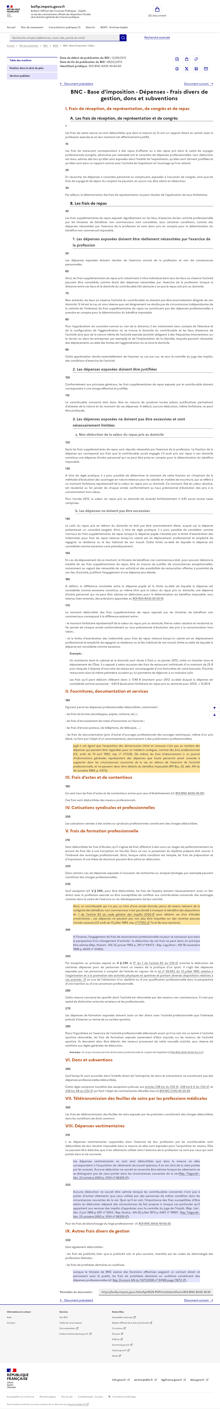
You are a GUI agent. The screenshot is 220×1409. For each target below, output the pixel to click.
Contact (11, 1322)
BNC (45, 45)
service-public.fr (144, 1380)
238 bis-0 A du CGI (193, 1087)
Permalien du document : (76, 1292)
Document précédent (78, 84)
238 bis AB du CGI (77, 1091)
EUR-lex (116, 1339)
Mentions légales (48, 1396)
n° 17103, (140, 923)
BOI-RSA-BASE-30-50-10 (148, 598)
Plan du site (67, 1396)
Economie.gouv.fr (120, 1344)
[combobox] (65, 37)
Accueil (11, 27)
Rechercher (123, 37)
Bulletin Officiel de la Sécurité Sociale (130, 1322)
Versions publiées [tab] (20, 76)
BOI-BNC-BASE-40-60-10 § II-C (187, 1052)
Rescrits (90, 27)
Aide (9, 1317)
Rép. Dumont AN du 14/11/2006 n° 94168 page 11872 (147, 1280)
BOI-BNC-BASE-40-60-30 (155, 1223)
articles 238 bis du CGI (160, 1087)
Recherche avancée (157, 37)
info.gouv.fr (119, 1380)
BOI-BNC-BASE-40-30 (189, 793)
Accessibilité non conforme (21, 1396)
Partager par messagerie (205, 68)
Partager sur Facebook (177, 68)
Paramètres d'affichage (124, 1396)
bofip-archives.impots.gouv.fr (74, 1333)
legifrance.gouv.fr (172, 1380)
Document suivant (196, 84)
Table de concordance (70, 1322)
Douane (116, 1333)
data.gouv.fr (197, 1380)
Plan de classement (32, 27)
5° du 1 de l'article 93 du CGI (154, 963)
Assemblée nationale (122, 1317)
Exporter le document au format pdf (177, 59)
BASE (56, 45)
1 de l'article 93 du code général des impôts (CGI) (114, 914)
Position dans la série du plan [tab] (27, 68)
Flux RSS (63, 1317)
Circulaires (117, 1328)
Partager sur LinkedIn (196, 68)
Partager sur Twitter (186, 68)
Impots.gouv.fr (119, 1350)
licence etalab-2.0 (76, 1404)
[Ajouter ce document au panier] (186, 59)
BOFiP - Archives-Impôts (114, 27)
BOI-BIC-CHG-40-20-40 (175, 1091)
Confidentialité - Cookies (90, 1396)
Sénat (115, 1355)
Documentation (67, 1328)
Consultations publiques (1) (64, 27)
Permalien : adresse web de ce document (196, 59)
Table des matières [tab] (20, 60)
